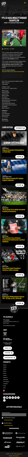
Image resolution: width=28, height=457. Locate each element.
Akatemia (5, 377)
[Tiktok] (10, 397)
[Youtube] (7, 397)
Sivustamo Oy (16, 455)
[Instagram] (4, 397)
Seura (4, 385)
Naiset (4, 373)
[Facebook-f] (13, 397)
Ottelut (4, 369)
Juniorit (5, 375)
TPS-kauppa (6, 381)
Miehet (4, 371)
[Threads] (18, 397)
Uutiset (4, 367)
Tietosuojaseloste (18, 453)
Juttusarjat (5, 379)
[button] (25, 3)
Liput (4, 387)
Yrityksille (5, 383)
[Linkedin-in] (15, 397)
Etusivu (5, 22)
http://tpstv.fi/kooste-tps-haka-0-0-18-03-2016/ (13, 71)
